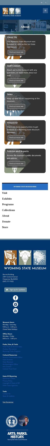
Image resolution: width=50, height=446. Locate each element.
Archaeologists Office (10, 364)
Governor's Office (9, 378)
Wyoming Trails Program (11, 351)
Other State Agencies (10, 385)
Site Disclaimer (8, 402)
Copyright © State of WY (11, 383)
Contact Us (7, 394)
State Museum (8, 362)
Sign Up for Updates (17, 289)
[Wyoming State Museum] (11, 12)
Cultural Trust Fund (9, 369)
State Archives (8, 360)
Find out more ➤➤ (16, 52)
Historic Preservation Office (12, 357)
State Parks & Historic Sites (12, 347)
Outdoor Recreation (10, 349)
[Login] (42, 3)
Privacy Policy (7, 381)
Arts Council (7, 366)
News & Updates (9, 396)
